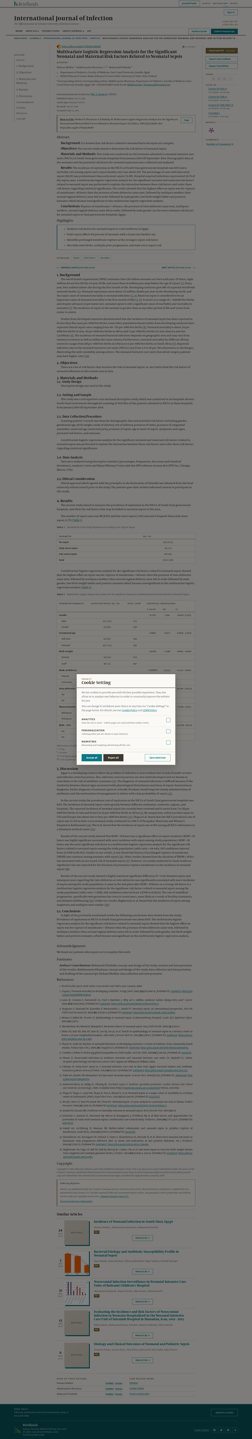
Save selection (157, 757)
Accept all (91, 757)
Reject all (113, 757)
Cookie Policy (129, 710)
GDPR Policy (150, 710)
